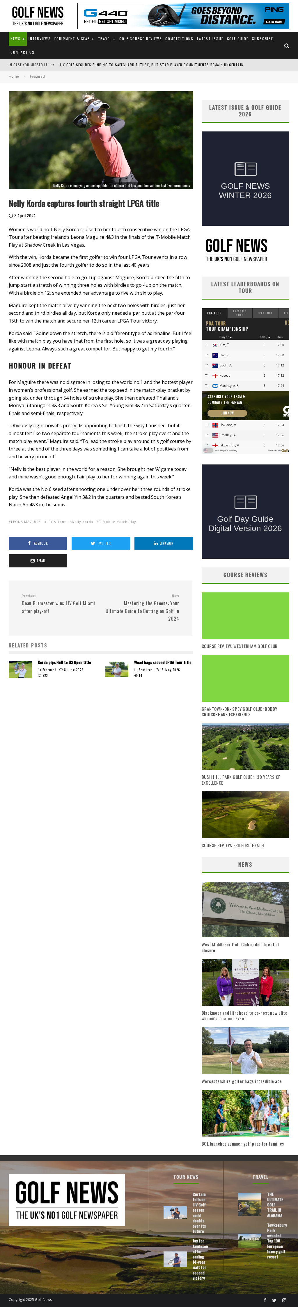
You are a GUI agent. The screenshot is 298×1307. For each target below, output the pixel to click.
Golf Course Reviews (140, 38)
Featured (49, 670)
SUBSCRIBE (262, 38)
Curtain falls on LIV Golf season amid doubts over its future (199, 1212)
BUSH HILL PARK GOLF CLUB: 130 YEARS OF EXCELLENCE (241, 780)
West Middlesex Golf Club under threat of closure (241, 947)
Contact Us (22, 52)
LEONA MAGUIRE (26, 521)
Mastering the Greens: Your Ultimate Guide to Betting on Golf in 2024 (142, 608)
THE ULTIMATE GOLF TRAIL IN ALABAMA (275, 1204)
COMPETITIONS (179, 38)
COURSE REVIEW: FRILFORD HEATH (233, 845)
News (15, 38)
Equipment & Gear (72, 38)
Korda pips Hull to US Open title (64, 662)
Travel (105, 38)
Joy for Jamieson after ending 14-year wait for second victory (200, 1259)
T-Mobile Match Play (117, 521)
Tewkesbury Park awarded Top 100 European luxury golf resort (277, 1241)
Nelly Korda (82, 521)
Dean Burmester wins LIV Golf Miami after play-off (58, 604)
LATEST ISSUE (210, 38)
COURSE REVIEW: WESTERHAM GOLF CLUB (240, 646)
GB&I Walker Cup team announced (91, 64)
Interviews (40, 38)
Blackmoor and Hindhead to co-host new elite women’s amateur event (245, 1015)
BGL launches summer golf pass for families (243, 1143)
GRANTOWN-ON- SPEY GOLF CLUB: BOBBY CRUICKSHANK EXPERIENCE (240, 712)
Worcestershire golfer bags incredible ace (242, 1081)
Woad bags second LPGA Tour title (162, 662)
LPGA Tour (56, 521)
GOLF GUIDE (238, 38)
